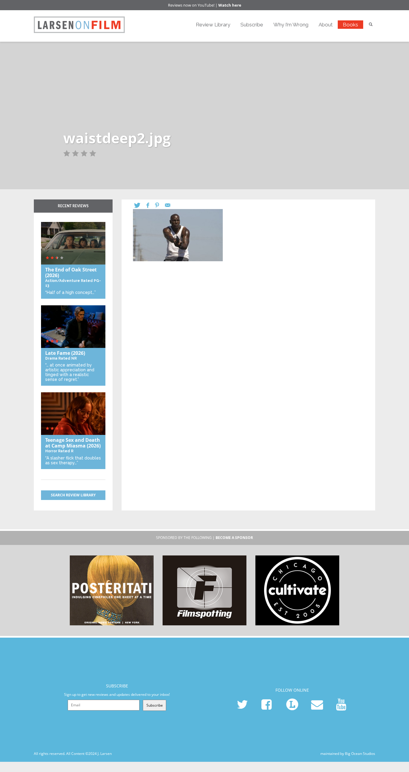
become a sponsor (234, 537)
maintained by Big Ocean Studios (347, 753)
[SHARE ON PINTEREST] (160, 205)
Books (350, 25)
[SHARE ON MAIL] (170, 205)
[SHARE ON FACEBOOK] (150, 205)
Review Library (213, 25)
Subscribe (251, 25)
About (326, 25)
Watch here (229, 5)
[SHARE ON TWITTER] (140, 205)
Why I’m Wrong (290, 25)
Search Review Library (73, 495)
